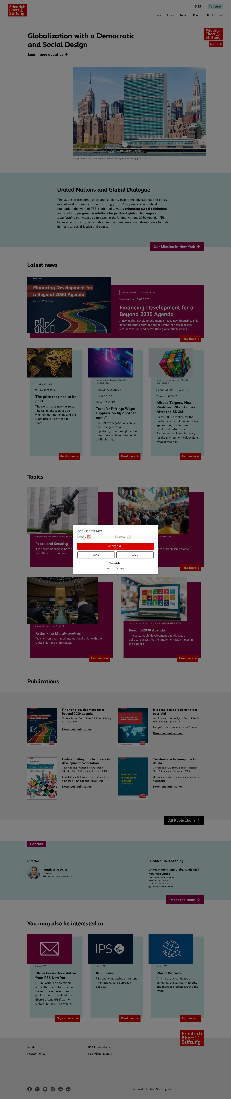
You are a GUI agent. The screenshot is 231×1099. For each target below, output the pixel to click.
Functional (121, 537)
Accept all (115, 546)
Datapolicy (120, 568)
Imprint (110, 568)
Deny (96, 555)
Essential (81, 537)
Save (135, 555)
